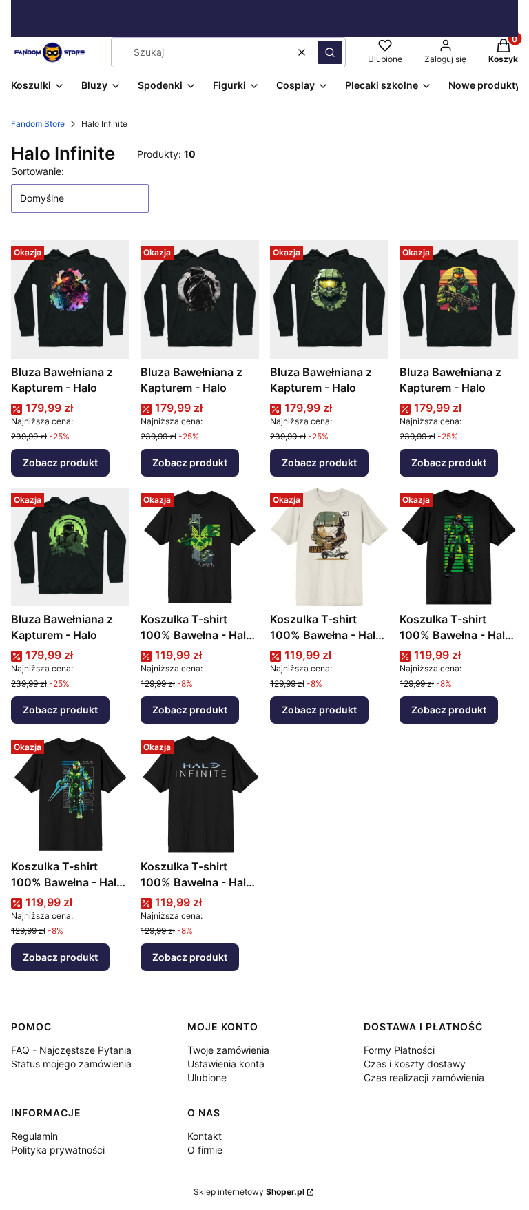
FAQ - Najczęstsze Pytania (71, 1050)
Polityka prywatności (58, 1150)
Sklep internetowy (249, 1192)
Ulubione (207, 1077)
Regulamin (34, 1136)
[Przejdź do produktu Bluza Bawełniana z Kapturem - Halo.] (70, 299)
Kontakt (204, 1136)
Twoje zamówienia (228, 1050)
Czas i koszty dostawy (415, 1064)
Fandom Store (38, 123)
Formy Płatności (399, 1050)
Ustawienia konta (225, 1064)
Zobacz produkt (60, 462)
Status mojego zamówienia (71, 1064)
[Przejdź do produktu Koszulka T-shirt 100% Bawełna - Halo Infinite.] (200, 547)
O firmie (204, 1150)
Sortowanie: (37, 171)
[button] (330, 52)
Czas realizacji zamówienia (424, 1077)
